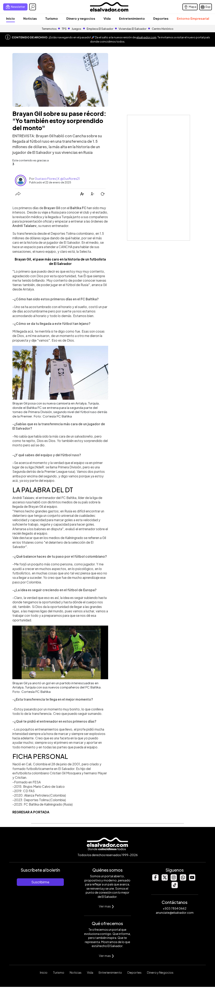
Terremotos (49, 28)
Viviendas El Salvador (132, 28)
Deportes (160, 18)
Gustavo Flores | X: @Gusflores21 (57, 178)
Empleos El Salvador (100, 28)
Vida (107, 18)
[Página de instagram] (173, 879)
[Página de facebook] (155, 879)
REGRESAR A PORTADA (30, 812)
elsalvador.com (146, 37)
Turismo (51, 18)
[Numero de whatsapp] (183, 879)
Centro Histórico (162, 28)
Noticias (30, 18)
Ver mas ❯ (106, 906)
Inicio (10, 18)
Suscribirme (40, 882)
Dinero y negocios (80, 18)
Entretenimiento (132, 18)
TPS (64, 28)
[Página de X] (164, 879)
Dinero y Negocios (160, 972)
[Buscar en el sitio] (32, 7)
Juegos (76, 28)
